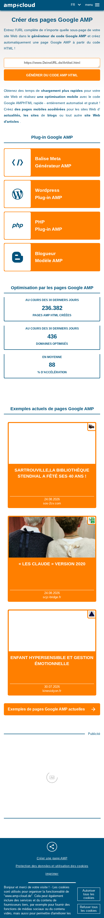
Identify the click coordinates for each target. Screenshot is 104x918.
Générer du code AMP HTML (52, 75)
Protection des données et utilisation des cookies (52, 866)
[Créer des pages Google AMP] (19, 5)
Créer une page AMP (52, 858)
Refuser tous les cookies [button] (89, 908)
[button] (76, 5)
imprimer (52, 873)
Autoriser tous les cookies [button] (88, 894)
